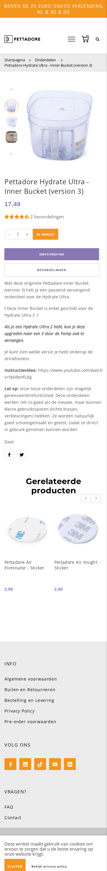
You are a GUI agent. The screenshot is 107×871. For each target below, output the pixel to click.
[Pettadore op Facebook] (10, 764)
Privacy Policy (19, 711)
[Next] (89, 121)
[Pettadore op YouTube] (55, 764)
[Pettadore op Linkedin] (70, 764)
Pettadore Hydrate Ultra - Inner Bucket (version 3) (48, 65)
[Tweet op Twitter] (21, 454)
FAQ (8, 807)
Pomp (66, 333)
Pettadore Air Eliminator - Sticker (24, 565)
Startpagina (14, 60)
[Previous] (31, 121)
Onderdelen (45, 60)
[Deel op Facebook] (9, 454)
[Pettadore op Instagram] (25, 764)
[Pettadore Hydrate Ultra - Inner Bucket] (60, 333)
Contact (12, 817)
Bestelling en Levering (29, 700)
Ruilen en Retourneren (30, 689)
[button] (17, 217)
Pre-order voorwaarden (30, 721)
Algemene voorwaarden (30, 679)
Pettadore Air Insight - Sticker (77, 565)
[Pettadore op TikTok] (40, 764)
